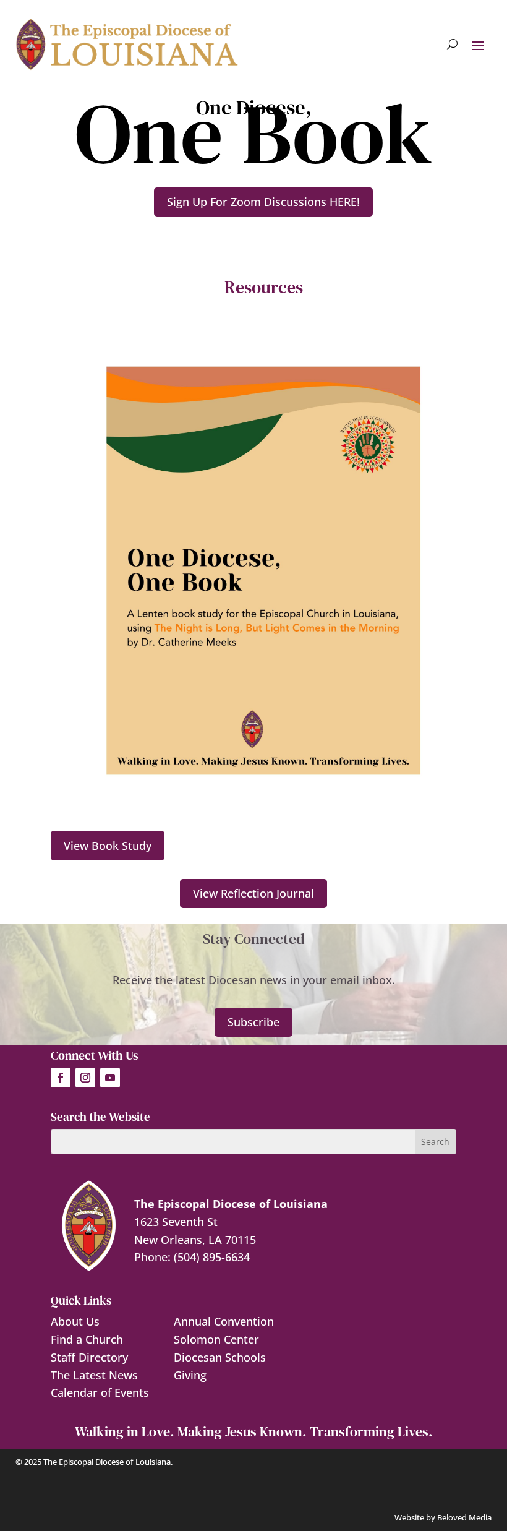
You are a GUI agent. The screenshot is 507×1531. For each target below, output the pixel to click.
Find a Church (87, 1339)
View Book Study (107, 845)
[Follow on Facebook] (60, 1077)
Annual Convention (224, 1321)
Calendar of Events (100, 1392)
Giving (190, 1375)
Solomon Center (216, 1339)
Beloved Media (464, 1517)
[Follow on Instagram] (85, 1077)
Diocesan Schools (220, 1357)
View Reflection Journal (253, 893)
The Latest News (94, 1375)
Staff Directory (89, 1357)
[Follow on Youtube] (110, 1077)
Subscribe (253, 1021)
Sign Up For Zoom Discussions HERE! (263, 201)
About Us (75, 1321)
